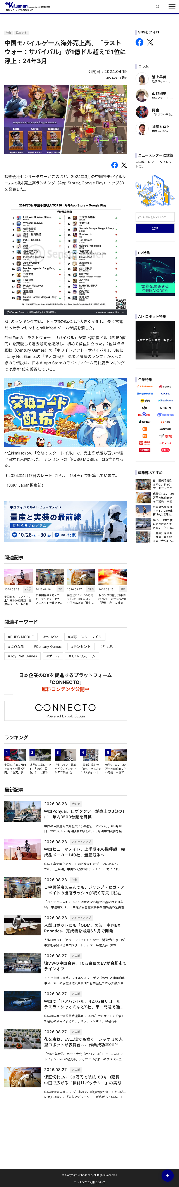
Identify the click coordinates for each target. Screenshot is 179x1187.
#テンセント (81, 646)
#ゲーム (52, 656)
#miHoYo (51, 637)
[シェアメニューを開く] (168, 1176)
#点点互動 (16, 646)
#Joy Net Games (22, 656)
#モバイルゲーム (82, 656)
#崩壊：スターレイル (85, 637)
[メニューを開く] (172, 6)
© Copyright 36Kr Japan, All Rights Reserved (89, 1175)
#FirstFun (107, 646)
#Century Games (48, 646)
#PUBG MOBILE (21, 637)
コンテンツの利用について (89, 1182)
